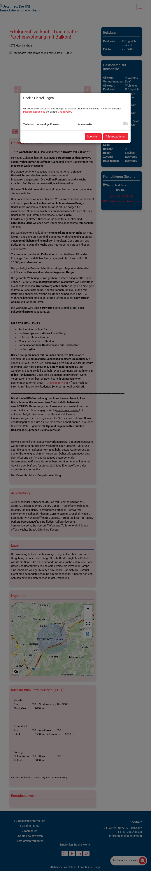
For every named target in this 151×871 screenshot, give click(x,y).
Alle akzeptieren (115, 136)
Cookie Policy (64, 112)
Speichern (93, 136)
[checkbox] (125, 123)
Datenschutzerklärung (34, 112)
